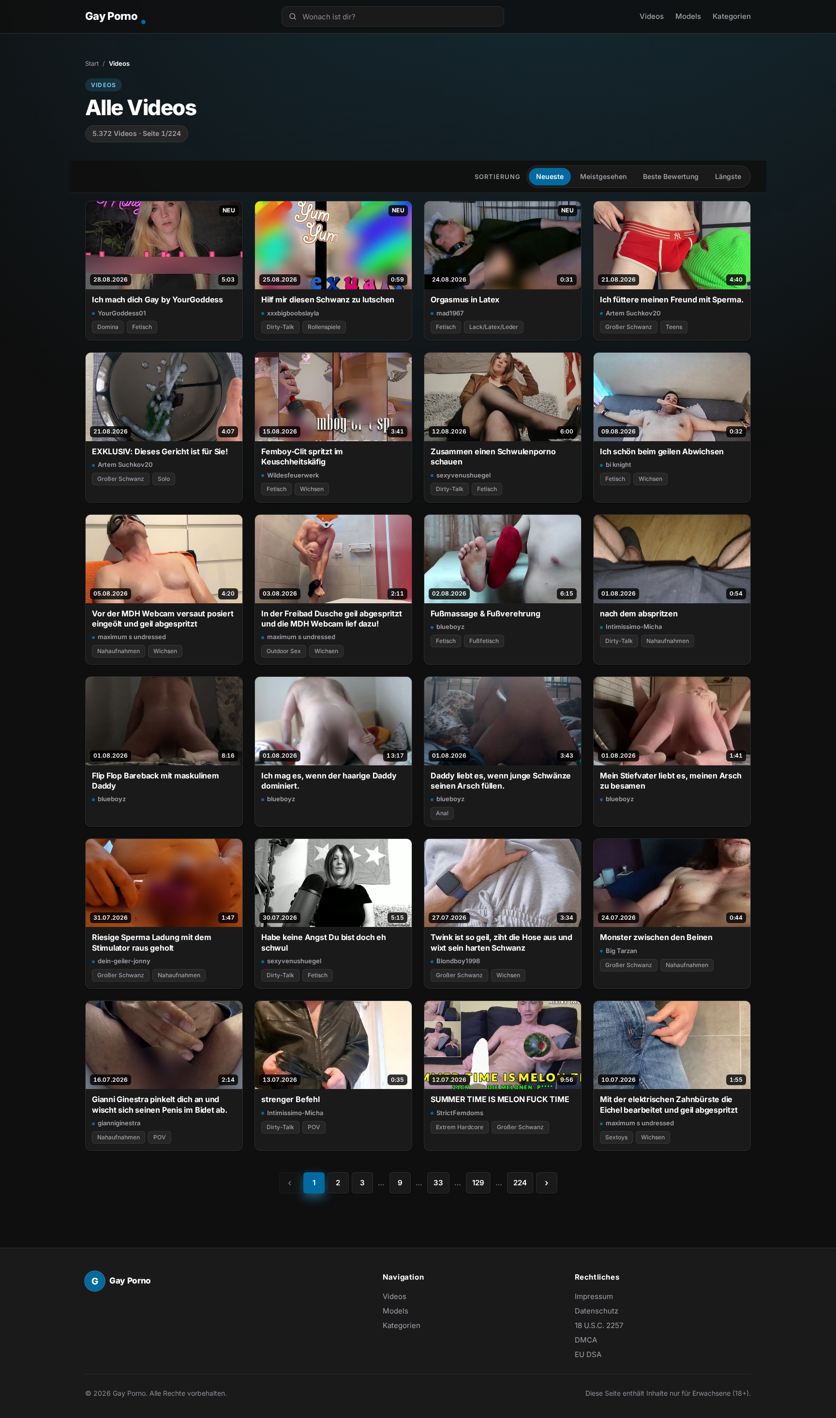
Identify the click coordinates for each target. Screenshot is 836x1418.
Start (92, 63)
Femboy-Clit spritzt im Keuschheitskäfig (302, 456)
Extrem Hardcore (459, 1127)
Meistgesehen (603, 176)
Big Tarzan (621, 951)
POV (159, 1137)
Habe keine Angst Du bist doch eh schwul (323, 942)
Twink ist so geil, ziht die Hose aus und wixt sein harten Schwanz (501, 942)
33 (438, 1182)
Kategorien (732, 16)
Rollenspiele (324, 326)
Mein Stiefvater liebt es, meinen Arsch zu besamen (671, 781)
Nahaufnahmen (118, 651)
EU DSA (588, 1354)
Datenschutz (596, 1310)
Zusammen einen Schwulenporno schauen (493, 456)
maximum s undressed (132, 637)
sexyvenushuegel (463, 475)
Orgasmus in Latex (465, 299)
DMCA (586, 1339)
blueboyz (450, 626)
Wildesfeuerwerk (293, 475)
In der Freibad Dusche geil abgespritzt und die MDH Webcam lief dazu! (331, 618)
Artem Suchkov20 (633, 313)
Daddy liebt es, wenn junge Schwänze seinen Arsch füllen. (501, 781)
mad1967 (449, 313)
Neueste (550, 176)
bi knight (618, 464)
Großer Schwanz (628, 326)
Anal (442, 813)
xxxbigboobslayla (293, 313)
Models (688, 16)
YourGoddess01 (122, 313)
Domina (108, 326)
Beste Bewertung (671, 176)
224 (520, 1182)
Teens (674, 326)
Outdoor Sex (284, 651)
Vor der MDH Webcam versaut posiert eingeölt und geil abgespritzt (162, 618)
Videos (652, 16)
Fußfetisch (484, 640)
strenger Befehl (290, 1099)
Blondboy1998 (458, 961)
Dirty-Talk (280, 326)
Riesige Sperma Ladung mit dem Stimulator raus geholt (151, 942)
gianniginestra (119, 1123)
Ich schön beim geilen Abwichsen (662, 451)
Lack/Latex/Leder (493, 326)
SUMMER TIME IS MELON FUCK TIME (500, 1099)
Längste (728, 176)
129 (478, 1182)
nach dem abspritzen (639, 613)
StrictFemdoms (459, 1113)
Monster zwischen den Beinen (656, 937)
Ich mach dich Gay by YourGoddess (157, 299)
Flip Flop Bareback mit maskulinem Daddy (155, 781)
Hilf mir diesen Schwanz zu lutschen (327, 299)
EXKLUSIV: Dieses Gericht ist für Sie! (160, 451)
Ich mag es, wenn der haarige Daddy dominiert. (328, 781)
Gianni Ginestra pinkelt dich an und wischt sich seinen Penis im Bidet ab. (159, 1104)
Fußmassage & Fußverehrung (485, 613)
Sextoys (616, 1137)
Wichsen (312, 489)
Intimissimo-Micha (634, 626)
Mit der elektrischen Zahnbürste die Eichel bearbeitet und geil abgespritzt (669, 1104)
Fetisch (142, 326)
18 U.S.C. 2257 (599, 1325)
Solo (164, 478)
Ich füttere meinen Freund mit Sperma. (672, 299)
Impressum (594, 1296)
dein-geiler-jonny (124, 961)
